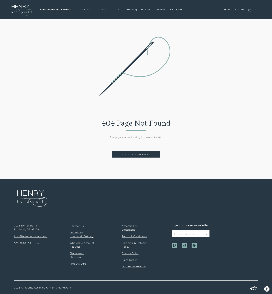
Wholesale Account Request (82, 244)
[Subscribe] (206, 233)
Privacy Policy (130, 253)
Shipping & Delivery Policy (134, 244)
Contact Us (77, 226)
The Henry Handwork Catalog (82, 234)
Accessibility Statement (129, 227)
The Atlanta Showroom (77, 255)
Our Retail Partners (134, 266)
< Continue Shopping (136, 154)
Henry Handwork (60, 287)
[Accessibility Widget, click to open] (266, 288)
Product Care (78, 263)
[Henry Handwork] (32, 205)
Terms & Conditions (134, 236)
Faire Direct (129, 260)
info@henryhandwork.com (30, 236)
